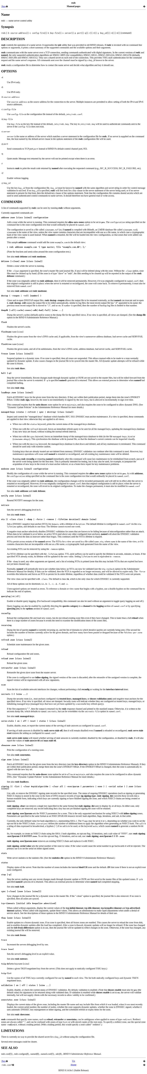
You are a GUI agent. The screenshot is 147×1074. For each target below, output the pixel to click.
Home (73, 1064)
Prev (4, 6)
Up (73, 1061)
